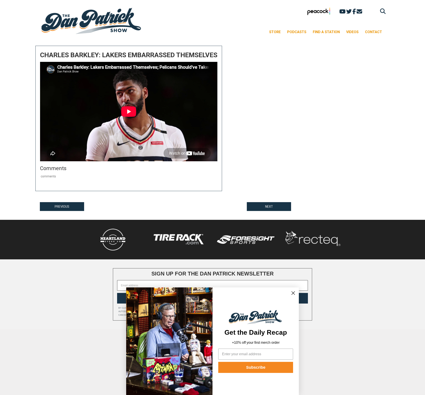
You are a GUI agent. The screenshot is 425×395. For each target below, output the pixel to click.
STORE (275, 32)
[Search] (381, 11)
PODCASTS (296, 32)
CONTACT (373, 32)
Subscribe (255, 367)
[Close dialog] (293, 293)
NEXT (269, 206)
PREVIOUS (62, 206)
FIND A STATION (326, 32)
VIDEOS (352, 32)
